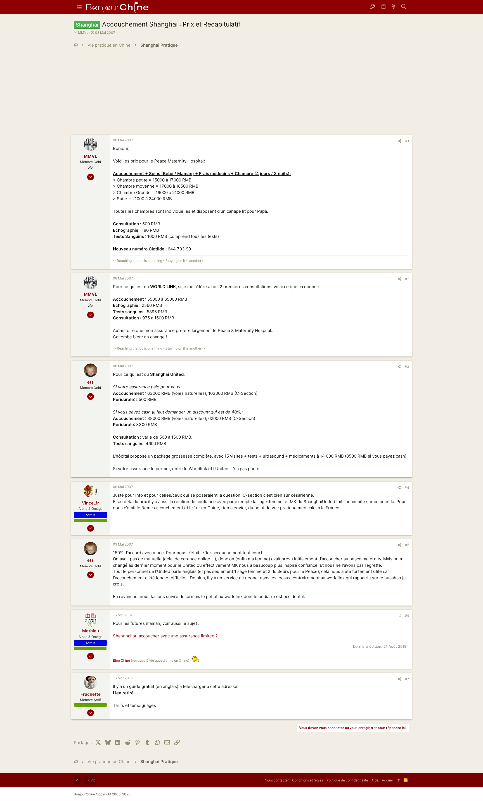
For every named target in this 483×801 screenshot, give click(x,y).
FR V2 (90, 780)
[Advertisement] (241, 93)
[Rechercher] (403, 7)
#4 (407, 488)
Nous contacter (277, 780)
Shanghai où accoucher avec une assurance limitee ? (165, 636)
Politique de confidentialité (347, 780)
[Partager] (399, 141)
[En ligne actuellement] (90, 625)
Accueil (388, 780)
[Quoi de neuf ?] (393, 7)
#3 (407, 367)
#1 (407, 141)
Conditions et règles (307, 780)
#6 (407, 615)
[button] (79, 7)
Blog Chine (121, 660)
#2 (407, 279)
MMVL (83, 32)
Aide (374, 780)
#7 (407, 679)
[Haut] (398, 780)
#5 (407, 545)
